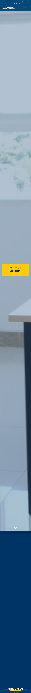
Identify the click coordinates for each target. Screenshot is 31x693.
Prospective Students (9, 1)
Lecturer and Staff (16, 3)
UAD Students (19, 1)
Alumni (24, 1)
